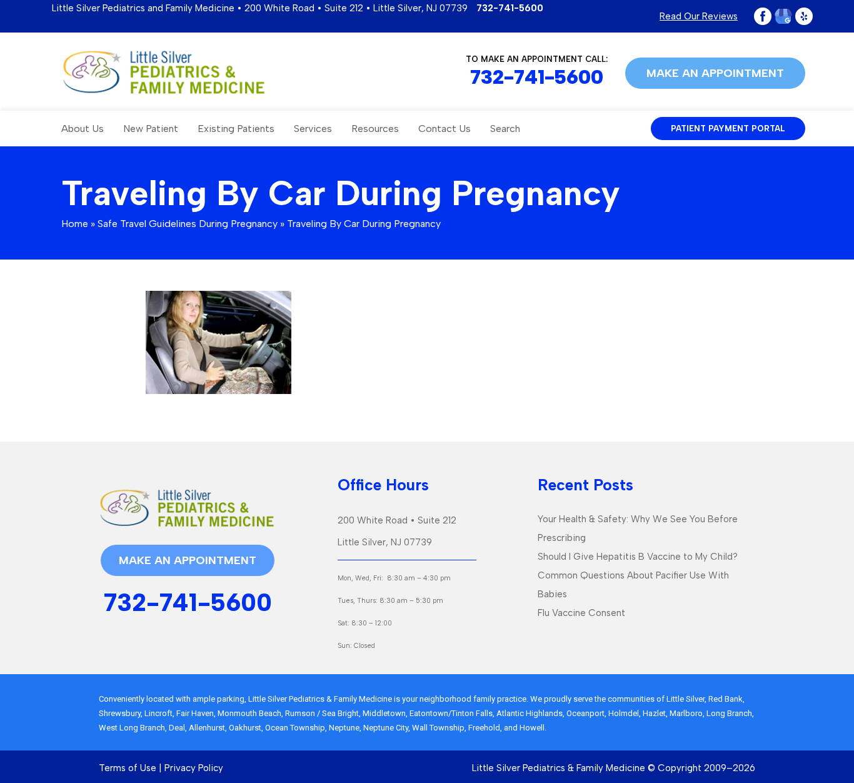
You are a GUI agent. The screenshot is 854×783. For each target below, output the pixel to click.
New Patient (150, 128)
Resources (375, 128)
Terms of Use (127, 768)
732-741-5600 (509, 8)
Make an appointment (715, 73)
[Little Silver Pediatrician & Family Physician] (163, 72)
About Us (82, 128)
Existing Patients (236, 128)
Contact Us (444, 128)
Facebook (762, 16)
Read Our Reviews (699, 16)
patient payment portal (728, 128)
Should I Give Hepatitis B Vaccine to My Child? (638, 556)
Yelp (804, 16)
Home (74, 224)
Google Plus (783, 16)
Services (313, 128)
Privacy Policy (193, 768)
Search (505, 128)
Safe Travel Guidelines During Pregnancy (188, 224)
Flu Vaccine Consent (581, 613)
